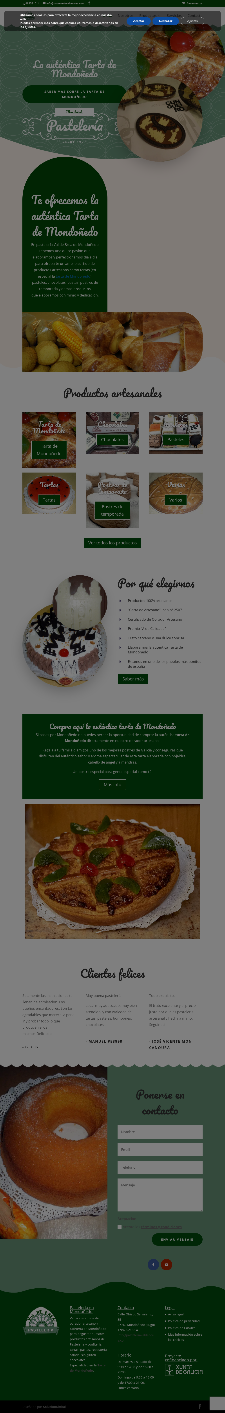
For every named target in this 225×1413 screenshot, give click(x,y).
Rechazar (165, 21)
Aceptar (138, 21)
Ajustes (192, 21)
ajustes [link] (30, 27)
